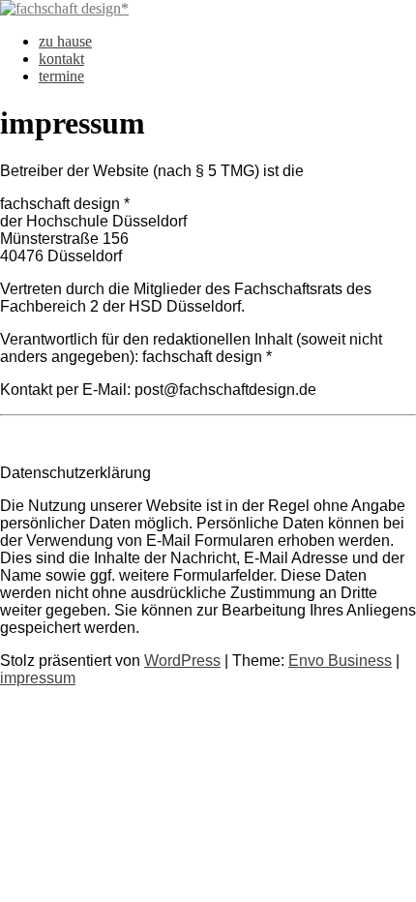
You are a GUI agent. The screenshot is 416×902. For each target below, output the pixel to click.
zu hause (65, 41)
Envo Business (340, 660)
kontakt (61, 58)
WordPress (182, 660)
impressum (37, 678)
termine (61, 76)
